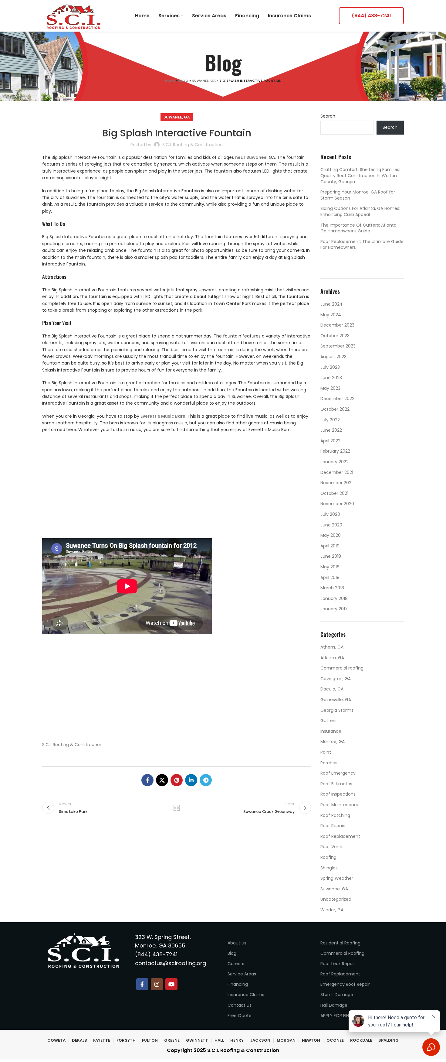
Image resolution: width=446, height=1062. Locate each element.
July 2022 (330, 420)
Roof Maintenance (340, 805)
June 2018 (330, 556)
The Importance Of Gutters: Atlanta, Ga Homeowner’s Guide (358, 228)
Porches (328, 763)
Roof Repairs (333, 826)
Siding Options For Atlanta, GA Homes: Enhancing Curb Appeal (360, 211)
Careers (236, 964)
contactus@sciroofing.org (170, 963)
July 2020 (330, 514)
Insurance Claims (246, 995)
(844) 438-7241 (371, 15)
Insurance (330, 731)
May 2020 (330, 535)
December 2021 (336, 472)
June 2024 (331, 304)
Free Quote (240, 1015)
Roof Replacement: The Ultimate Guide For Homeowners (362, 244)
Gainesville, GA (335, 700)
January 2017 (334, 609)
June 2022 (331, 430)
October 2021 (334, 493)
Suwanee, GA (204, 80)
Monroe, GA (332, 741)
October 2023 (335, 336)
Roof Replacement (340, 836)
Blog (183, 80)
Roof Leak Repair (337, 964)
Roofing (328, 857)
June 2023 (331, 378)
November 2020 (337, 504)
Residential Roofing (340, 943)
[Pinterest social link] (177, 780)
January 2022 (334, 462)
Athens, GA (331, 647)
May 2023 (330, 388)
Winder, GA (331, 910)
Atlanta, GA (332, 658)
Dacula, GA (331, 689)
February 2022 (335, 451)
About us (237, 943)
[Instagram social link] (157, 984)
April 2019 (330, 546)
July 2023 (330, 367)
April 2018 (330, 577)
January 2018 (334, 598)
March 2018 (332, 588)
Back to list (176, 808)
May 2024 (330, 315)
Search (327, 116)
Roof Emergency (338, 773)
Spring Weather (336, 878)
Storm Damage (336, 995)
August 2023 (333, 357)
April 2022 (330, 441)
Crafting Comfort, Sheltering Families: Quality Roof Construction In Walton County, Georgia (360, 175)
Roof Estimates (336, 784)
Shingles (329, 868)
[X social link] (162, 780)
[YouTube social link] (171, 984)
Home (170, 80)
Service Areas (242, 974)
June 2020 (331, 525)
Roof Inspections (338, 794)
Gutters (328, 721)
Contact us (240, 1005)
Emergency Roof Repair (345, 984)
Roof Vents (331, 847)
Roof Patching (335, 815)
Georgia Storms (336, 710)
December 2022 (337, 399)
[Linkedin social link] (191, 780)
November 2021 (336, 483)
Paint (325, 752)
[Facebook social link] (147, 780)
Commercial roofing (341, 668)
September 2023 (338, 346)
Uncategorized (335, 899)
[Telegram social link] (206, 780)
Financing (238, 984)
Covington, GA (335, 679)
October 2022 (335, 409)
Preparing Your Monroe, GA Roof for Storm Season (357, 195)
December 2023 (337, 325)
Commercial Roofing (342, 953)
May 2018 (330, 567)
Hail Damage (333, 1005)
